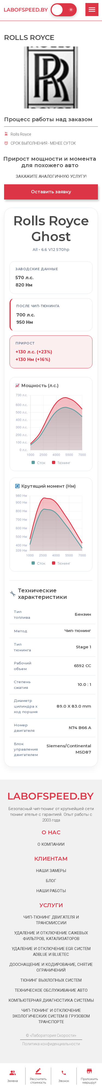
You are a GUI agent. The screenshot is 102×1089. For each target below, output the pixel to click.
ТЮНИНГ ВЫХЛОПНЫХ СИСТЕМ (51, 980)
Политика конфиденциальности (51, 1044)
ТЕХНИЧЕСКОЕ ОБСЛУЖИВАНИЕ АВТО (51, 990)
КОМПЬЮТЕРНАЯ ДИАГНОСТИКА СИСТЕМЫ (51, 1000)
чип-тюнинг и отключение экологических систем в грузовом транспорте (51, 1016)
